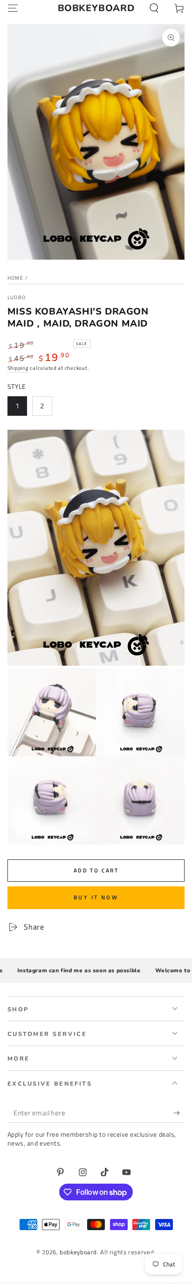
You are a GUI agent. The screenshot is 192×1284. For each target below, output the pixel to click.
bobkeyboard (78, 1252)
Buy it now (96, 897)
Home (15, 278)
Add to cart (96, 870)
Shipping (18, 368)
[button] (154, 8)
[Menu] (13, 8)
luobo (16, 297)
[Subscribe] (179, 1113)
